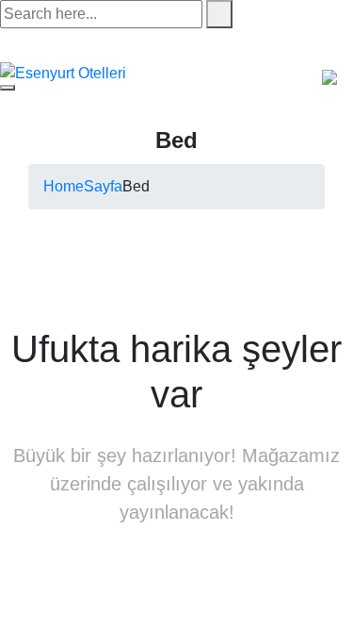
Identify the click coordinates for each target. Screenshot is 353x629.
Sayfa (103, 186)
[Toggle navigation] (7, 88)
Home (63, 186)
